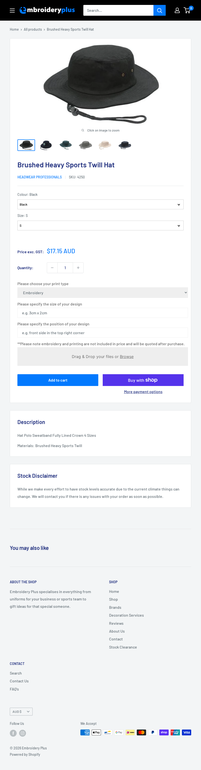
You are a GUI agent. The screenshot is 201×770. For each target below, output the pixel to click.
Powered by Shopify (25, 754)
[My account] (177, 10)
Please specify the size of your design (49, 304)
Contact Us (19, 680)
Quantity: (25, 267)
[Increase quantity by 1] (78, 268)
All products (33, 29)
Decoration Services (126, 615)
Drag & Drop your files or (103, 356)
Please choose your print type (43, 283)
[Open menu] (12, 11)
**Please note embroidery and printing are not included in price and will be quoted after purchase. (101, 343)
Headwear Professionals (39, 177)
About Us (117, 631)
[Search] (159, 10)
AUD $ (17, 711)
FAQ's (14, 689)
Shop (113, 599)
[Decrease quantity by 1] (52, 268)
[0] (187, 10)
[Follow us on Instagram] (22, 733)
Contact (116, 639)
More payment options (143, 391)
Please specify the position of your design (53, 323)
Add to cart (57, 380)
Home (14, 29)
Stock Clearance (123, 647)
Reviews (116, 623)
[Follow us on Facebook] (13, 733)
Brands (115, 607)
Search (16, 673)
